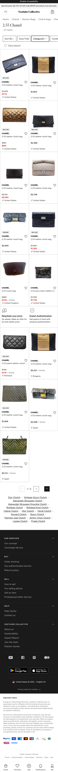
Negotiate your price (12, 315)
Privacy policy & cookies (28, 689)
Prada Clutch (38, 521)
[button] (52, 12)
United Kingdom (17, 757)
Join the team (11, 642)
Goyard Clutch (18, 514)
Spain (46, 757)
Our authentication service (17, 565)
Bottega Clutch (14, 507)
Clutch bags (45, 19)
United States (29, 757)
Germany (39, 757)
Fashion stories (12, 646)
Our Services (11, 538)
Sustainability (11, 633)
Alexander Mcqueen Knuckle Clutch (27, 504)
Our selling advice (13, 588)
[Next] (36, 489)
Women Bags (29, 19)
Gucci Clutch (37, 514)
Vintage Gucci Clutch (35, 497)
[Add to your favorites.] (25, 82)
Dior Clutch (14, 497)
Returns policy (11, 570)
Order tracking (11, 561)
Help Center (10, 611)
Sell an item (10, 592)
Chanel (15, 19)
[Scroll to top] (47, 489)
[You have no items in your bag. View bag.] (52, 12)
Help (6, 606)
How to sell (10, 584)
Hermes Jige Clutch (15, 518)
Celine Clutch (11, 511)
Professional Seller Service (17, 597)
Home (6, 19)
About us (8, 629)
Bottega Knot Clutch (37, 507)
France (7, 757)
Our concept (10, 543)
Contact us (9, 615)
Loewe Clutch (20, 521)
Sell (6, 579)
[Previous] (22, 489)
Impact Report (11, 637)
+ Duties (11, 300)
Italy (51, 757)
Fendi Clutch (44, 511)
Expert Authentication (41, 315)
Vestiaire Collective (16, 624)
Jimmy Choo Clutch (39, 518)
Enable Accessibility (29, 1)
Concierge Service (13, 547)
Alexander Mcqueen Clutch (27, 500)
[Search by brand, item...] (5, 11)
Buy (6, 557)
